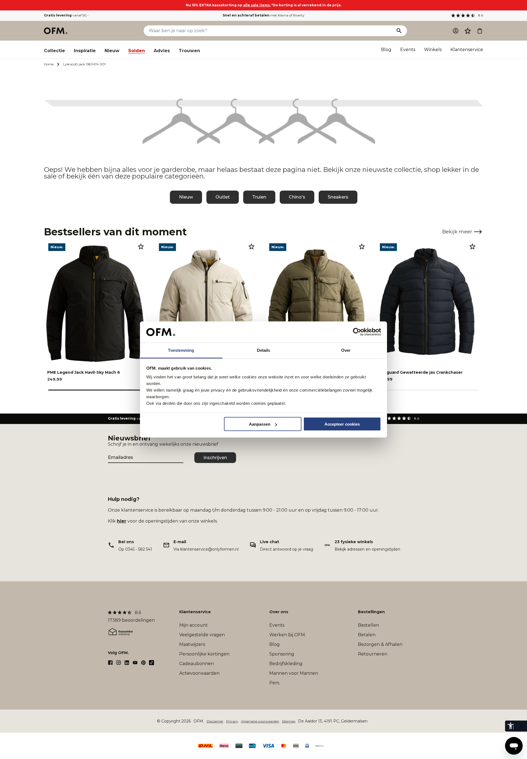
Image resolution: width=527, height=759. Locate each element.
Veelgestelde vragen (202, 634)
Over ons (278, 611)
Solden (136, 50)
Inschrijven (215, 457)
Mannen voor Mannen (293, 673)
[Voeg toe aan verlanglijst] (141, 246)
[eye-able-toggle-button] (521, 726)
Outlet (222, 197)
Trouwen (189, 50)
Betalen (366, 634)
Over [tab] (346, 350)
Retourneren (372, 654)
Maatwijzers (192, 644)
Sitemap (288, 721)
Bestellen (368, 625)
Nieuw (112, 50)
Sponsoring (281, 654)
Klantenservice (466, 49)
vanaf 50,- (66, 15)
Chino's (297, 197)
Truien (259, 197)
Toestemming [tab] (181, 350)
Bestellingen (371, 611)
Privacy (232, 721)
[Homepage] (56, 30)
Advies (162, 50)
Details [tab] (263, 350)
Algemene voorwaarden (260, 721)
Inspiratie (85, 50)
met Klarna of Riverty (263, 15)
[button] (467, 30)
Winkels (433, 49)
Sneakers (338, 197)
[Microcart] (479, 30)
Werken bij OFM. (287, 634)
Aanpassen (259, 424)
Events (407, 49)
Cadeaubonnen (196, 663)
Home (49, 64)
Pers (274, 682)
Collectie (54, 50)
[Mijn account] (455, 30)
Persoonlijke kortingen (204, 654)
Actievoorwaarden (199, 673)
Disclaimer (215, 721)
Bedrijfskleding (285, 663)
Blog (386, 49)
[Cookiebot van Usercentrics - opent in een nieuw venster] (357, 332)
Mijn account (193, 625)
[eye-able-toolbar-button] (510, 726)
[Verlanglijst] (467, 30)
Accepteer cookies (342, 424)
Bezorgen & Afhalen (380, 644)
